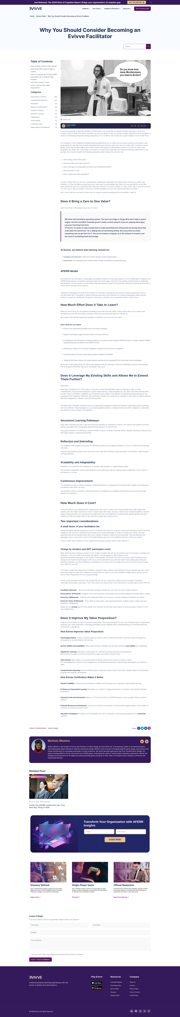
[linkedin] (145, 728)
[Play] (63, 126)
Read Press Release (120, 897)
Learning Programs (116, 982)
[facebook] (138, 728)
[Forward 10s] (135, 126)
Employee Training (44, 110)
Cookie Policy (134, 995)
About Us (126, 8)
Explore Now (34, 897)
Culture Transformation (37, 728)
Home (32, 16)
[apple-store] (96, 983)
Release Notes (115, 995)
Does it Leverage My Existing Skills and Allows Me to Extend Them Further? (44, 77)
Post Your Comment (40, 959)
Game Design (53, 728)
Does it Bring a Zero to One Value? (44, 66)
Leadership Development (44, 100)
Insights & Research (111, 8)
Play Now (75, 897)
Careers (132, 985)
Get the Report (135, 2)
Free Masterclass (115, 985)
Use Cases (96, 8)
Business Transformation (44, 107)
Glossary (113, 992)
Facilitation (44, 103)
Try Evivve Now (142, 8)
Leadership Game (44, 124)
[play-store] (96, 988)
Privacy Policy (134, 989)
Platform (85, 8)
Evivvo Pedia (41, 16)
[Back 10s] (132, 126)
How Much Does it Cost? (40, 82)
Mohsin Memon (59, 740)
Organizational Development (44, 127)
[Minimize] (148, 126)
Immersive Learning (44, 114)
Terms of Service (135, 992)
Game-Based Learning (44, 97)
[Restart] (138, 126)
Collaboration (44, 117)
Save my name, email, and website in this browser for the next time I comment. (57, 954)
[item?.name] (132, 1011)
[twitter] (142, 728)
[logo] (35, 978)
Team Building (44, 120)
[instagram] (149, 728)
